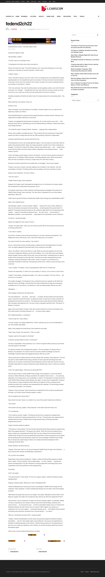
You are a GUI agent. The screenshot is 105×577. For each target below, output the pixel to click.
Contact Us (8, 1)
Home (13, 1)
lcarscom (14, 29)
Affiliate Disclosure (94, 571)
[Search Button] (97, 34)
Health (27, 1)
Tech (50, 1)
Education (44, 1)
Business (17, 1)
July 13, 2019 (23, 29)
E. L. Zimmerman (12, 49)
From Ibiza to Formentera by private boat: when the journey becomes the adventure (84, 46)
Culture (23, 1)
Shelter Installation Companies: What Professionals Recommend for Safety (81, 70)
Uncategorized (31, 29)
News (39, 1)
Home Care (33, 1)
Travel (54, 1)
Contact (87, 571)
